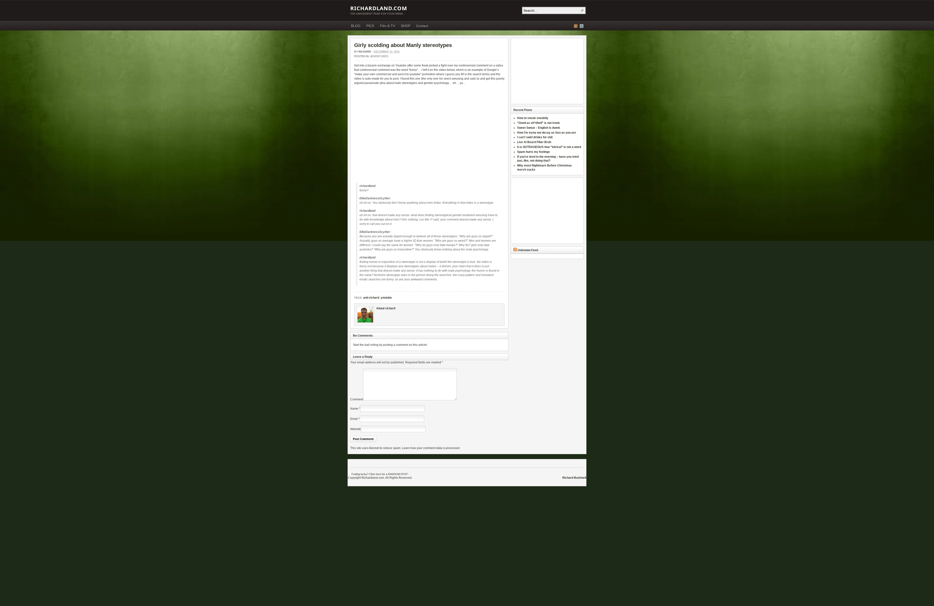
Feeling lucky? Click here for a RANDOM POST (379, 474)
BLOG (355, 26)
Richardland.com (378, 8)
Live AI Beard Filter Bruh (534, 142)
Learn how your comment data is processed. (431, 448)
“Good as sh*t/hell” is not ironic (539, 123)
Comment (356, 399)
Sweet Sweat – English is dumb (538, 127)
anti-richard (371, 297)
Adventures (379, 56)
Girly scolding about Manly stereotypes (403, 45)
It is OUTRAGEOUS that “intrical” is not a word (549, 147)
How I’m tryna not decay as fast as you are (546, 132)
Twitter (582, 26)
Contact (422, 26)
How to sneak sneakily (533, 118)
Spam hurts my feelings (534, 152)
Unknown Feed (528, 250)
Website (355, 429)
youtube (386, 297)
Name (354, 408)
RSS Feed (576, 26)
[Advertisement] (543, 71)
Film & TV (387, 26)
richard (365, 51)
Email (354, 419)
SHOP (405, 26)
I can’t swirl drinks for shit (535, 137)
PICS (370, 26)
